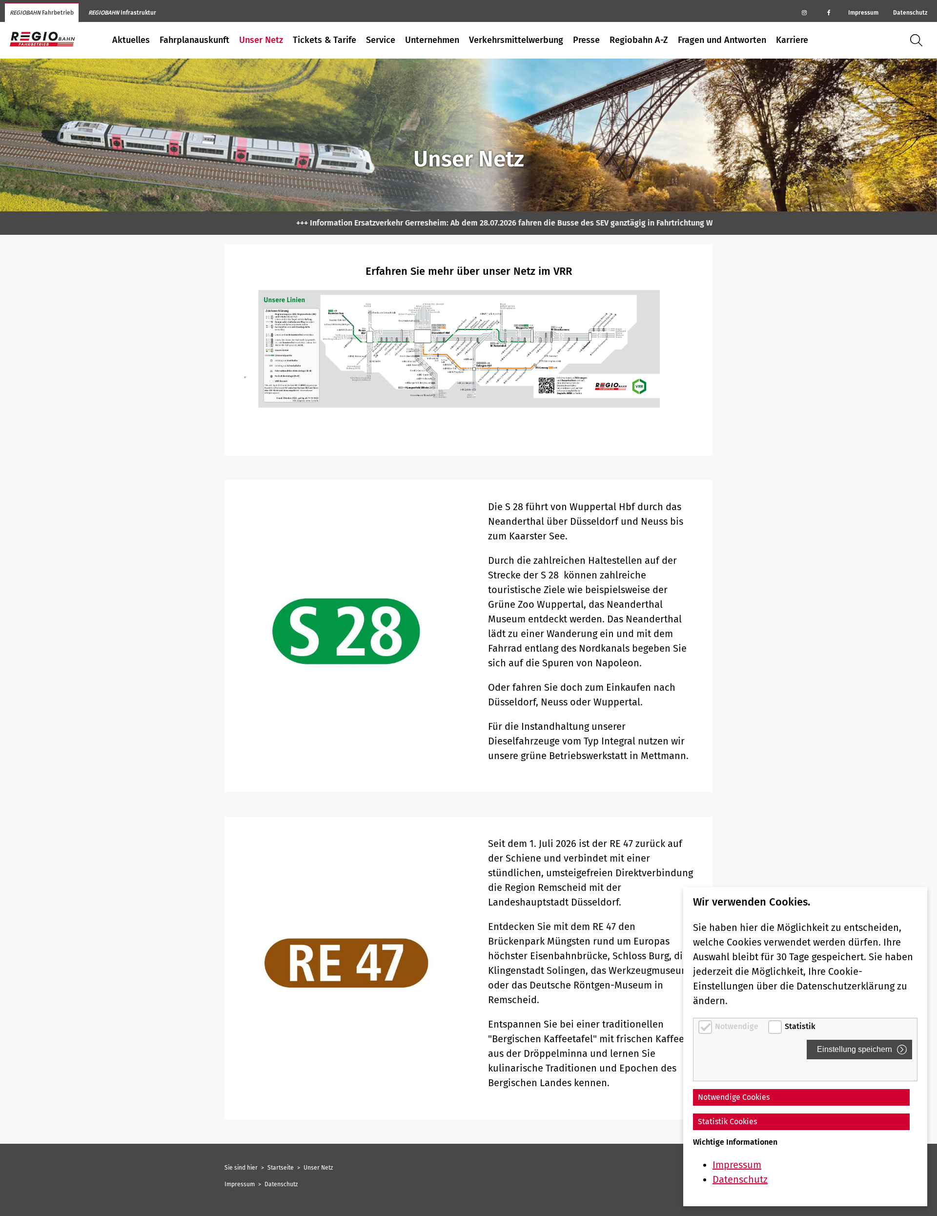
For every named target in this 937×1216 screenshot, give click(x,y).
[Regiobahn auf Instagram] (804, 12)
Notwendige (737, 1026)
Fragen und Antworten (722, 40)
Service (380, 40)
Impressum (863, 12)
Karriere (792, 40)
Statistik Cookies (727, 1121)
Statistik (800, 1026)
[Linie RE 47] (346, 968)
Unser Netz (261, 40)
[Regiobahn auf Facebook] (828, 12)
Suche (918, 40)
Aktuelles (131, 40)
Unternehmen (432, 40)
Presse (586, 40)
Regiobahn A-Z (639, 40)
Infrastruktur (122, 12)
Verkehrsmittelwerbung (516, 40)
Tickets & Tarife (324, 40)
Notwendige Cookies (734, 1097)
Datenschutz (910, 12)
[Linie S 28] (346, 636)
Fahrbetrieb (42, 12)
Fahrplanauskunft (194, 40)
